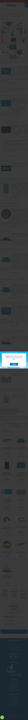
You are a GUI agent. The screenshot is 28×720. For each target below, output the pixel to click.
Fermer (14, 364)
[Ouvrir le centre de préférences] (2, 717)
